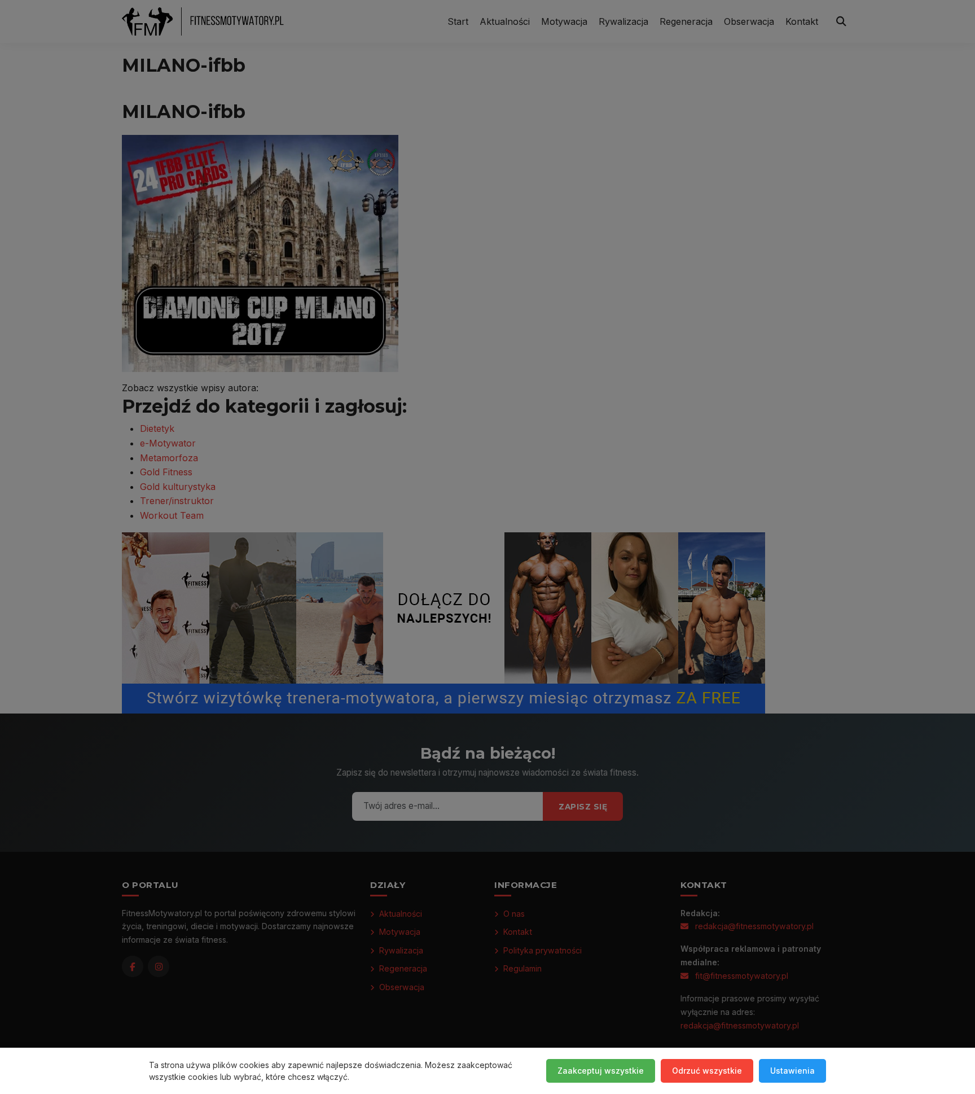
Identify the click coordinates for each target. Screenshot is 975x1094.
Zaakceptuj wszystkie (600, 1070)
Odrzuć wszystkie (707, 1070)
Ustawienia (792, 1070)
